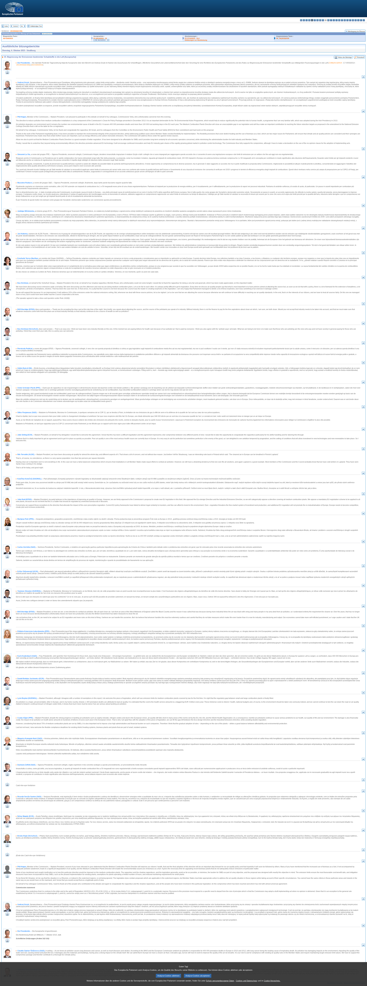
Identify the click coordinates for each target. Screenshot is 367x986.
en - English (320, 20)
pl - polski (347, 20)
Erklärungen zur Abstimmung (196, 40)
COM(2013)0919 (335, 63)
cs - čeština (306, 20)
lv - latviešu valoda (334, 20)
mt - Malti (342, 20)
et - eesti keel (315, 20)
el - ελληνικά (317, 20)
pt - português (350, 20)
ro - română (353, 20)
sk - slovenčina (356, 20)
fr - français (323, 20)
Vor (22, 26)
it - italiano (331, 20)
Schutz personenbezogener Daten (220, 981)
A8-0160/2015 (8, 38)
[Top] (363, 77)
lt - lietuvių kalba (336, 20)
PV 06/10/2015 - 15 (100, 38)
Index (6, 26)
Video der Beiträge (345, 57)
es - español (304, 20)
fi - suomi (361, 20)
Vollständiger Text (36, 26)
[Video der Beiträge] (7, 73)
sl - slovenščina (358, 20)
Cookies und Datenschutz (246, 981)
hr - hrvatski (328, 20)
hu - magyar (339, 20)
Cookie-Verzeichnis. (272, 981)
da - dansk (309, 20)
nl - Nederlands (345, 20)
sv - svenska (364, 20)
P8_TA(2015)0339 (282, 38)
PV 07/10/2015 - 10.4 (192, 38)
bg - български (301, 20)
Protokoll (360, 57)
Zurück (15, 26)
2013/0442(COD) (16, 31)
